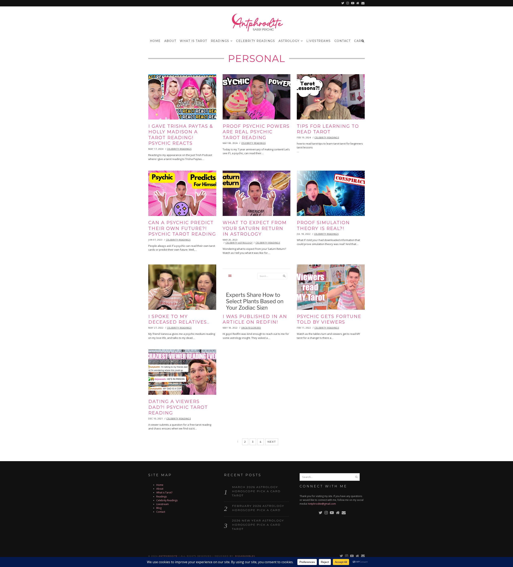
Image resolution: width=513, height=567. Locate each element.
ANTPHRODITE (168, 556)
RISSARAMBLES (245, 556)
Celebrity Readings (255, 41)
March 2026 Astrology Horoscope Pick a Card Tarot (256, 491)
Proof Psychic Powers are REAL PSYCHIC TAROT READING (256, 132)
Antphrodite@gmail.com (322, 503)
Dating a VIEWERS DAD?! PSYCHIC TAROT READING (178, 407)
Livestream (162, 504)
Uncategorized (251, 327)
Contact (342, 41)
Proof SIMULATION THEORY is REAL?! (323, 225)
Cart (358, 41)
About (170, 41)
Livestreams (318, 41)
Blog (159, 508)
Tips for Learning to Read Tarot (328, 129)
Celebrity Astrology (239, 242)
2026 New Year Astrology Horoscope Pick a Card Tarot (258, 525)
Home (155, 41)
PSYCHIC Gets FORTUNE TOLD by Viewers (329, 319)
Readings (220, 41)
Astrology (289, 41)
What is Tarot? (164, 492)
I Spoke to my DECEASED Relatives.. (178, 319)
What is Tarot (193, 41)
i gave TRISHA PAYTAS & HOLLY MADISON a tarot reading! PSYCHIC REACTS (180, 135)
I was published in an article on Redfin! (255, 319)
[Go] (356, 477)
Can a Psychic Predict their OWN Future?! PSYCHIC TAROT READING (182, 228)
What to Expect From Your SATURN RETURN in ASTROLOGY (255, 228)
